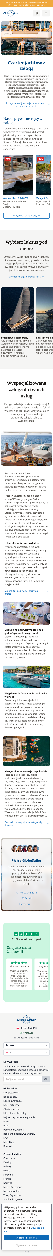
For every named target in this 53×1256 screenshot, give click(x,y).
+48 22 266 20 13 (28, 892)
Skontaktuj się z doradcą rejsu (25, 276)
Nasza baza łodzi (12, 1191)
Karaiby (7, 1162)
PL (11, 1052)
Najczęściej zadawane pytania (19, 1117)
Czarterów (29, 1133)
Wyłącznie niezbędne (26, 1245)
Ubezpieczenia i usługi (15, 1113)
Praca (6, 1125)
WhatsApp (27, 1032)
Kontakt (7, 1146)
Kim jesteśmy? (11, 1092)
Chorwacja (9, 1158)
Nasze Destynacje (12, 1187)
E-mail (28, 898)
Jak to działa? (10, 1096)
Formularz (24, 904)
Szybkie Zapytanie (12, 1199)
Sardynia (8, 1174)
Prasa (6, 1121)
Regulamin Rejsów (13, 1133)
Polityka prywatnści (13, 1129)
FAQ (5, 1137)
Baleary (7, 1166)
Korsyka (7, 1182)
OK (45, 1079)
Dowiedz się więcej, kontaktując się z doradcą (24, 823)
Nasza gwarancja (12, 1100)
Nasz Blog (8, 1142)
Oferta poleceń (11, 1109)
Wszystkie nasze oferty (25, 215)
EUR (12, 1045)
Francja (7, 1178)
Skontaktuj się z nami (28, 1037)
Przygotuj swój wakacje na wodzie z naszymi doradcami (25, 104)
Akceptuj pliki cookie (27, 1237)
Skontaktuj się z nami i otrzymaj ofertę (21, 592)
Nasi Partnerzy (11, 1104)
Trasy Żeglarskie (12, 1195)
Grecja (6, 1170)
